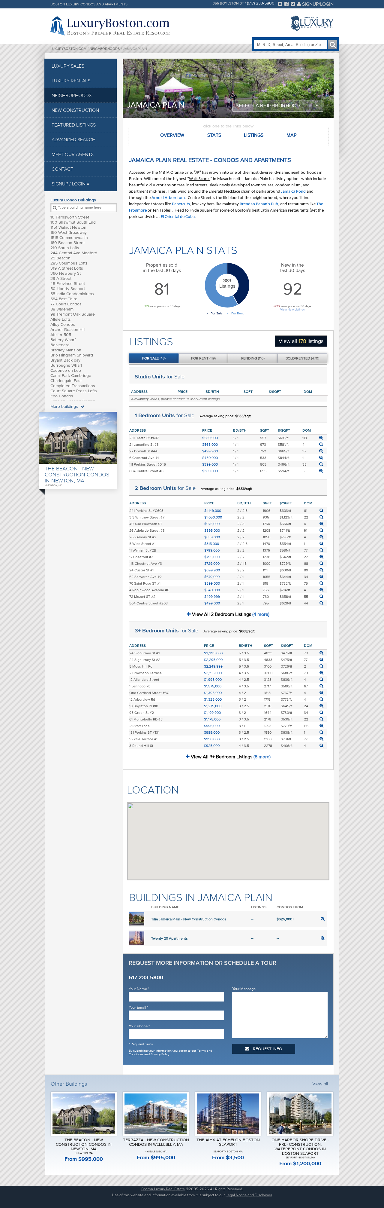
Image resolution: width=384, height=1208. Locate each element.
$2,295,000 (213, 653)
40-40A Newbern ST (145, 524)
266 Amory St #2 (142, 537)
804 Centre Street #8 (146, 471)
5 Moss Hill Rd (140, 666)
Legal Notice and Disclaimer (249, 1195)
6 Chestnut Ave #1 (144, 458)
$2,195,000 (213, 673)
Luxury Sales (68, 66)
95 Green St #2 (141, 712)
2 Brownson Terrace (145, 673)
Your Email (138, 1007)
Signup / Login (69, 183)
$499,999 (212, 596)
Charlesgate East (66, 380)
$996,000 (212, 726)
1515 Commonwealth (69, 237)
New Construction (75, 110)
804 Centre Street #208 (148, 603)
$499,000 (212, 603)
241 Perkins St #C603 (146, 510)
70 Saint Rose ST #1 (144, 583)
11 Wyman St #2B (142, 550)
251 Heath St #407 (144, 438)
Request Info (267, 1049)
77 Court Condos (66, 304)
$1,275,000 (212, 706)
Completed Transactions (72, 386)
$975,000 (212, 524)
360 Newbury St (65, 273)
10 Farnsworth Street (69, 217)
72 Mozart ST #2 (142, 596)
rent (203, 358)
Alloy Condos (62, 324)
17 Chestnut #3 (141, 557)
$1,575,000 (212, 686)
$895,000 (212, 530)
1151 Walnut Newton (68, 227)
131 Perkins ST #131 (144, 732)
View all (320, 1083)
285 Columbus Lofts (69, 263)
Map (291, 135)
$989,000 (212, 732)
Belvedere (60, 345)
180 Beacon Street (67, 242)
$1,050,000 (213, 517)
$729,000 (212, 563)
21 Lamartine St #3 (144, 444)
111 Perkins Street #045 (147, 464)
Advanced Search (73, 139)
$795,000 (212, 557)
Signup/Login (317, 4)
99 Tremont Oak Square (72, 314)
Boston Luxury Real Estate (163, 1189)
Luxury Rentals (71, 80)
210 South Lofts (64, 248)
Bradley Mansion (65, 350)
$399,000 (210, 464)
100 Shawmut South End (73, 222)
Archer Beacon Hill (67, 329)
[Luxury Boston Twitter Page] (293, 4)
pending (253, 358)
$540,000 (212, 590)
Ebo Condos (61, 396)
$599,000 (212, 583)
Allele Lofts (60, 319)
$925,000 (212, 746)
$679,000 (212, 577)
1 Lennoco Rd (140, 686)
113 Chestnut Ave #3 (145, 563)
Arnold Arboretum (168, 198)
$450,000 (210, 458)
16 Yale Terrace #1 (143, 739)
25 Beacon (60, 258)
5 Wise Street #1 (142, 544)
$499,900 (210, 451)
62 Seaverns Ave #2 (145, 577)
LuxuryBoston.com (68, 48)
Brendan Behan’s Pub (259, 204)
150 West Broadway (68, 232)
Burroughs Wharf (66, 365)
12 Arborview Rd (142, 699)
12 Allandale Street (144, 679)
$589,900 (210, 438)
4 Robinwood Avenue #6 (149, 590)
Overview (172, 135)
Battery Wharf (63, 340)
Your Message (244, 988)
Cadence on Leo (65, 370)
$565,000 (210, 444)
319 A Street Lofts (66, 268)
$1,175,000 (212, 719)
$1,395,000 (213, 693)
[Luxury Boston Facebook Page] (286, 4)
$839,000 (212, 537)
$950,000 (212, 739)
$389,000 (210, 471)
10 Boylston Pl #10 (143, 706)
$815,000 (211, 544)
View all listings (301, 341)
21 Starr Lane (139, 726)
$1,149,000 (212, 510)
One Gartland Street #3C (149, 693)
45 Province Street (67, 283)
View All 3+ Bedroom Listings (230, 756)
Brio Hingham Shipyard (71, 355)
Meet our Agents (73, 154)
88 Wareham (62, 309)
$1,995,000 (213, 679)
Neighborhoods (105, 48)
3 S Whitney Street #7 (146, 517)
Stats (214, 135)
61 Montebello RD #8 (146, 719)
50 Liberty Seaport (67, 288)
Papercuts (181, 204)
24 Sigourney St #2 (144, 653)
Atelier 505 (60, 334)
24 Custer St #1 (141, 570)
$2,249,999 (213, 666)
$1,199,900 (212, 712)
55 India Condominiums (72, 294)
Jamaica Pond (293, 191)
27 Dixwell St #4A (143, 451)
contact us (180, 399)
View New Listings (292, 309)
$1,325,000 (213, 699)
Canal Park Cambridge (70, 375)
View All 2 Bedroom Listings (230, 614)
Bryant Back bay (65, 360)
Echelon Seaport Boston (72, 401)
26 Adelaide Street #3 (147, 530)
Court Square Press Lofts (73, 391)
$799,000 (212, 550)
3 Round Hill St (141, 746)
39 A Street (60, 278)
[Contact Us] (280, 4)
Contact (62, 169)
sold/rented (302, 358)
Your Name (139, 988)
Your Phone (139, 1026)
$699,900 (212, 570)
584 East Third (63, 299)
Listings (253, 135)
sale (154, 358)
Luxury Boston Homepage (110, 25)
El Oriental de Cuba (178, 217)
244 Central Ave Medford (73, 253)
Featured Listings (74, 124)
